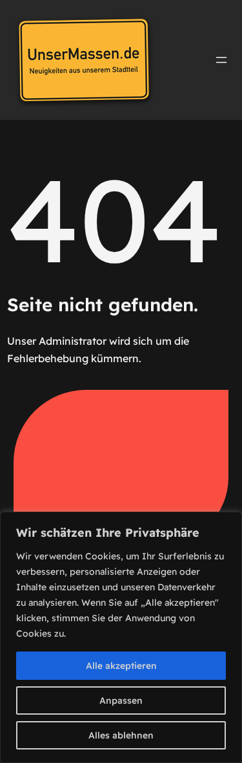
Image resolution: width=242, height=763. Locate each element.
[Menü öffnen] (221, 60)
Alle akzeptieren (121, 665)
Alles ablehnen (121, 735)
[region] (121, 637)
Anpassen (121, 700)
